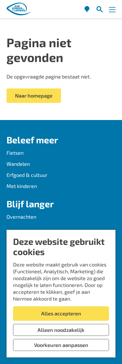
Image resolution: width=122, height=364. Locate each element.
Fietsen (15, 153)
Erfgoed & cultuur (27, 175)
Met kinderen (22, 186)
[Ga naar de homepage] (19, 9)
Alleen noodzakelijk (61, 330)
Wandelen (18, 164)
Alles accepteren (61, 313)
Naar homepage (33, 95)
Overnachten (21, 217)
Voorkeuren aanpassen (61, 345)
